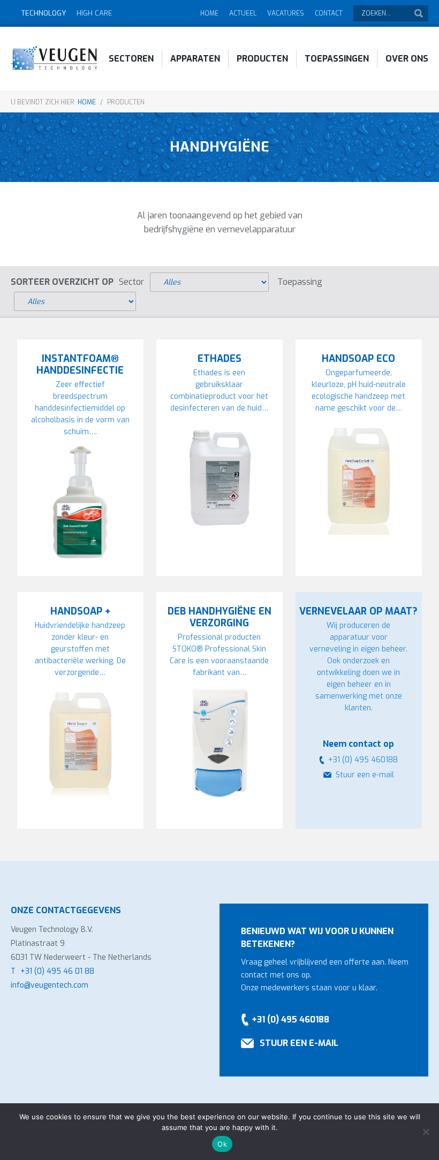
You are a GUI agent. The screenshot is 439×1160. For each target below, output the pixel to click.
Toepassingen (337, 58)
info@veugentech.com (49, 985)
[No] (425, 1131)
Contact (329, 13)
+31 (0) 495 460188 (290, 1019)
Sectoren (131, 58)
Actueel (242, 13)
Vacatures (285, 13)
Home (209, 13)
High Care (94, 13)
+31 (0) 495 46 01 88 (57, 971)
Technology (43, 13)
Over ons (406, 58)
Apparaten (195, 58)
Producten (262, 58)
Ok (222, 1144)
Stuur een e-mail (365, 775)
